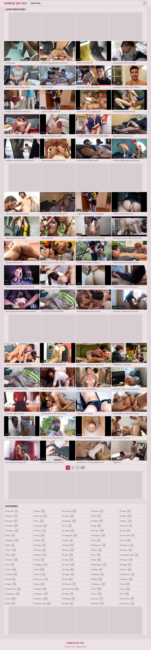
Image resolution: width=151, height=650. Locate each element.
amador (12, 521)
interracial (70, 511)
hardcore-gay (43, 603)
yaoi (125, 589)
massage (70, 599)
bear (11, 555)
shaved (98, 599)
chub (11, 579)
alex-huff (12, 511)
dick (11, 599)
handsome (41, 594)
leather (69, 565)
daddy (11, 584)
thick (126, 531)
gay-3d (40, 574)
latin (69, 555)
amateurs (12, 531)
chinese (12, 574)
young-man (128, 599)
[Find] (144, 3)
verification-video (130, 555)
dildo (11, 603)
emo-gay (41, 516)
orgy (97, 526)
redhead (98, 574)
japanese (70, 521)
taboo (126, 511)
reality (97, 569)
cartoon (12, 560)
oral (97, 516)
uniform (127, 550)
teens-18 (127, 526)
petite (97, 550)
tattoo (126, 516)
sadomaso (99, 584)
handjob (41, 589)
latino (69, 560)
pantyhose (99, 535)
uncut (126, 540)
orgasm (97, 521)
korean (69, 550)
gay (40, 569)
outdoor (98, 531)
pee (96, 540)
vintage (126, 565)
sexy (97, 594)
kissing (69, 545)
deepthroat (13, 594)
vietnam (127, 560)
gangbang (41, 565)
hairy (40, 584)
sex (97, 589)
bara (11, 535)
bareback (12, 540)
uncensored (128, 535)
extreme (41, 531)
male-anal (70, 584)
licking (69, 569)
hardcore (41, 599)
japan (69, 516)
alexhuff (12, 516)
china (11, 569)
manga (69, 594)
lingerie (69, 574)
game (40, 560)
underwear (127, 545)
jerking (69, 531)
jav (68, 526)
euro (39, 521)
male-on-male (71, 589)
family (40, 540)
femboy (41, 550)
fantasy (40, 545)
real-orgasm (99, 565)
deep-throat (13, 589)
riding (97, 579)
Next (82, 468)
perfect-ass (99, 545)
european (41, 526)
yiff (125, 594)
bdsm (11, 550)
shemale (98, 603)
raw (96, 560)
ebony (40, 511)
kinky (68, 540)
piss (96, 555)
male (68, 579)
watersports (128, 574)
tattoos (126, 521)
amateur (12, 526)
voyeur (126, 569)
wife (125, 584)
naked (69, 603)
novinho (98, 511)
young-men (128, 603)
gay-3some (42, 579)
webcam (127, 579)
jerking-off (70, 535)
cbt (10, 565)
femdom (41, 555)
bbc (10, 545)
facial (40, 535)
